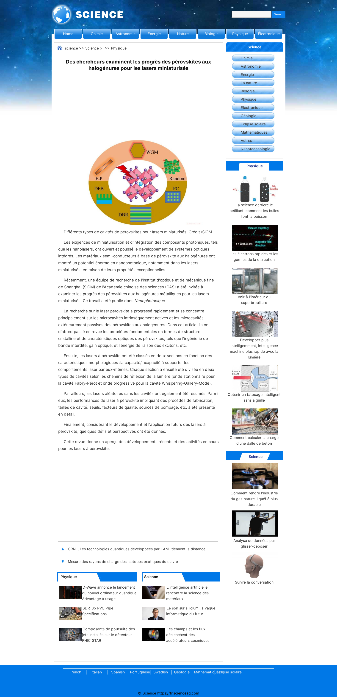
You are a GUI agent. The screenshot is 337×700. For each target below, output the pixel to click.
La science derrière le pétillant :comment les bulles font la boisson (254, 211)
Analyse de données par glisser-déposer (254, 543)
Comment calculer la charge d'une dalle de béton (254, 440)
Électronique (269, 33)
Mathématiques (254, 132)
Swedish (160, 672)
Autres (246, 140)
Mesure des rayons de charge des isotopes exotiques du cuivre (123, 561)
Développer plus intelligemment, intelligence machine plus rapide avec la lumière (254, 348)
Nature (183, 33)
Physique (240, 33)
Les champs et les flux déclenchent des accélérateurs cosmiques (187, 635)
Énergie (154, 33)
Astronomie (125, 33)
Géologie (248, 115)
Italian (96, 672)
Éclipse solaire (253, 124)
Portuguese (139, 672)
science (71, 48)
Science (92, 48)
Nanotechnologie (255, 148)
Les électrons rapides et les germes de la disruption (254, 256)
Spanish (118, 672)
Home (68, 33)
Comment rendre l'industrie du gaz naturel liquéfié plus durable (254, 499)
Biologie (211, 33)
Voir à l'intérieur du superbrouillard (254, 300)
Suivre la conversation (254, 582)
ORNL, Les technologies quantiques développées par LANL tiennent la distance (136, 549)
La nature (249, 82)
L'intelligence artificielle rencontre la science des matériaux (187, 593)
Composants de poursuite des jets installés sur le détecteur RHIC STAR (108, 635)
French (75, 672)
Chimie (97, 33)
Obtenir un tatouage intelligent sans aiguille (254, 397)
